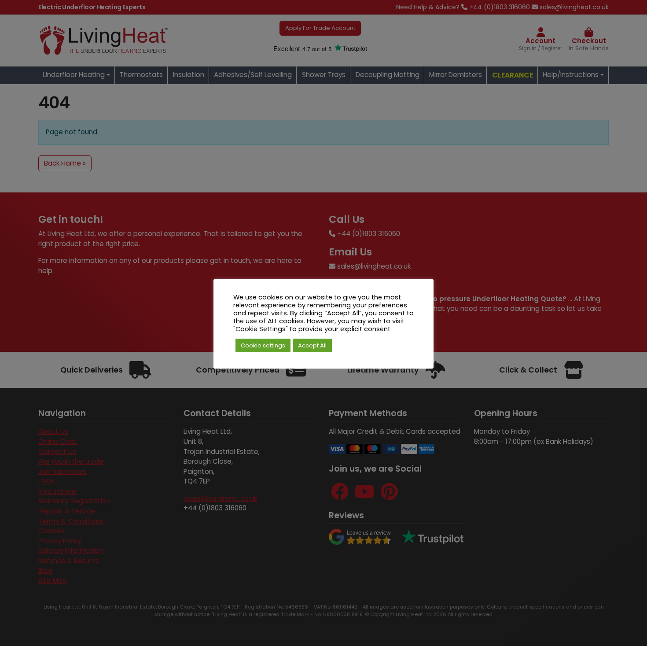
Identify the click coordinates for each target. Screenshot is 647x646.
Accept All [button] (312, 345)
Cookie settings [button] (263, 345)
